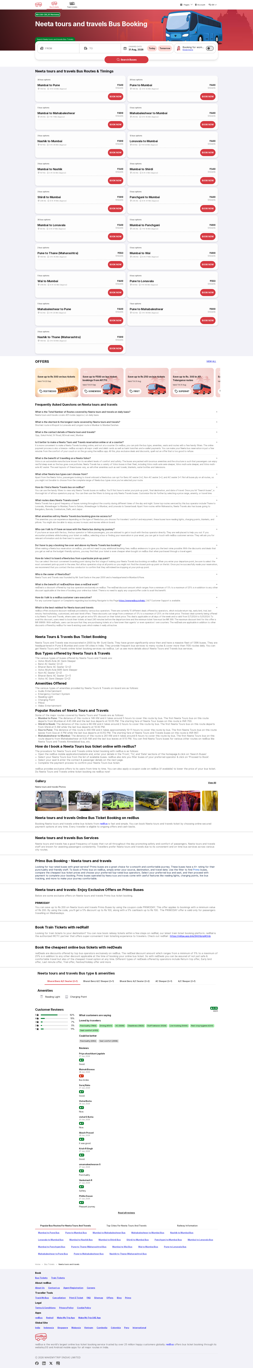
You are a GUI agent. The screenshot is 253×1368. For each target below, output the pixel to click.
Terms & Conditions (45, 1307)
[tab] (62, 981)
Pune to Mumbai (141, 85)
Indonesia (49, 1327)
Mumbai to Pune (48, 85)
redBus (104, 823)
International (139, 1327)
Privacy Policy (66, 1307)
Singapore (62, 1327)
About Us (40, 1288)
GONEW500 (94, 391)
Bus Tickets (41, 1278)
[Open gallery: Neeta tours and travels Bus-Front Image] (51, 801)
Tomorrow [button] (165, 48)
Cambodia (102, 1327)
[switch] (210, 48)
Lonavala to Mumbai (144, 141)
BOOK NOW (116, 96)
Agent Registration (73, 1288)
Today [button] (152, 48)
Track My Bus (42, 1297)
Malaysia (76, 1327)
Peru (126, 1327)
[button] (58, 48)
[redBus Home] (38, 4)
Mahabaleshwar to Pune (54, 309)
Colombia (116, 1327)
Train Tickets (58, 1278)
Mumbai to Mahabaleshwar (56, 113)
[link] (56, 382)
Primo (196, 869)
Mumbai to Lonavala (51, 225)
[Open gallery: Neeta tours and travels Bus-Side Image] (118, 801)
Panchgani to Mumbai (145, 197)
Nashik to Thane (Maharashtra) (59, 337)
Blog (119, 1297)
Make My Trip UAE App (89, 1317)
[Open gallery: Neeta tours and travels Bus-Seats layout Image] (184, 801)
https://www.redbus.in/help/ (132, 600)
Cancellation (59, 1297)
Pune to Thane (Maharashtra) (57, 253)
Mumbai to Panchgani (145, 225)
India (37, 1327)
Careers (91, 1288)
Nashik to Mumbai (49, 141)
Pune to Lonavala (142, 281)
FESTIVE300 (49, 391)
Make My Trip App (66, 1317)
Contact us (54, 1288)
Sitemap (98, 1297)
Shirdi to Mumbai (49, 197)
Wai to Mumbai (47, 281)
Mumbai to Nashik (49, 169)
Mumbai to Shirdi (141, 169)
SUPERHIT (184, 391)
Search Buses (129, 59)
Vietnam (88, 1327)
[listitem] (40, 372)
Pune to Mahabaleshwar (146, 309)
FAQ (88, 1297)
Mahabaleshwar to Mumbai (148, 113)
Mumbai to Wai (140, 253)
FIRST (137, 391)
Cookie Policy (84, 1307)
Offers (109, 1297)
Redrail (49, 1317)
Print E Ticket (76, 1297)
